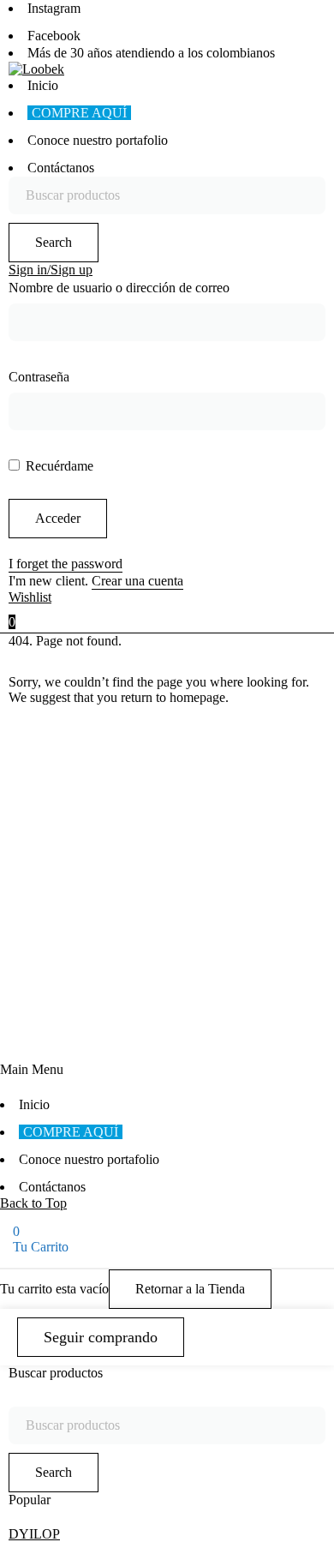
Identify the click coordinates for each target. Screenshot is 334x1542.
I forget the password (65, 563)
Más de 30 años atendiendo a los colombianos (151, 52)
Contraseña (39, 376)
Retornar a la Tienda (190, 1288)
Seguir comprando (101, 1337)
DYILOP (34, 1534)
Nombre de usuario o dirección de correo (119, 287)
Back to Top (33, 1203)
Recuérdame (57, 466)
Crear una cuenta (137, 580)
